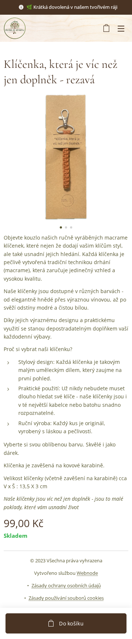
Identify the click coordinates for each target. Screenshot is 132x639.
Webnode (87, 573)
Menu (121, 28)
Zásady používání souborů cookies (66, 598)
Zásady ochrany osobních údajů (66, 585)
